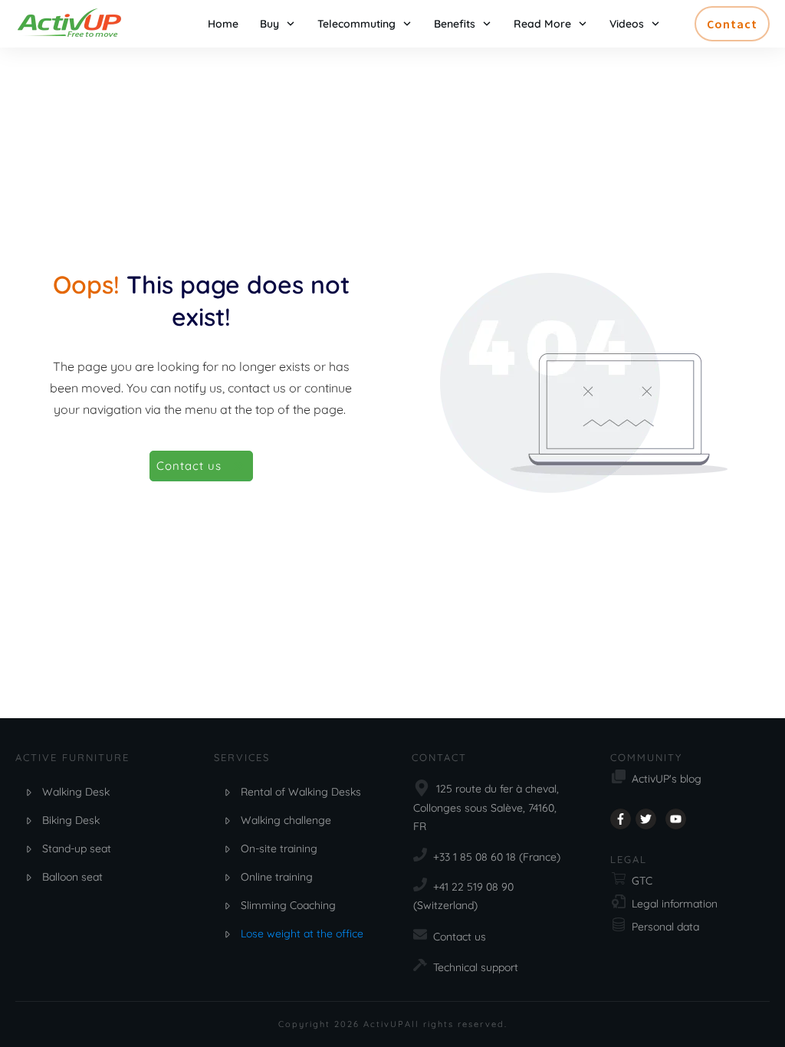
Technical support (475, 967)
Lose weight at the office (302, 933)
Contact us (459, 937)
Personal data (665, 927)
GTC (642, 881)
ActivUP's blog (666, 779)
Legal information (675, 904)
